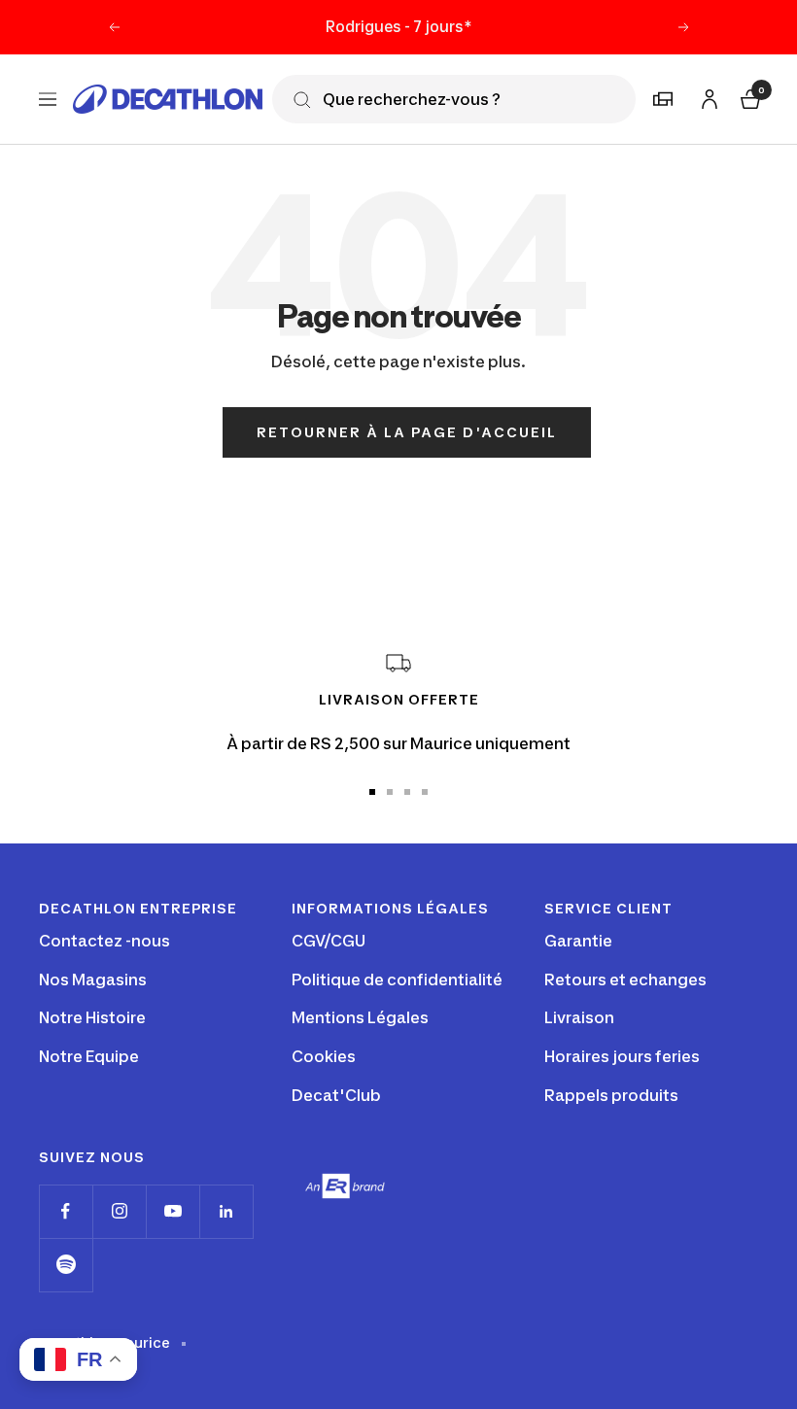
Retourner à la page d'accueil (407, 432)
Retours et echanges (625, 979)
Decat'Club (336, 1095)
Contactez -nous (104, 940)
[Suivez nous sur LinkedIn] (226, 1211)
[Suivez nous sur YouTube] (172, 1211)
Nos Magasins (93, 979)
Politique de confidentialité (397, 979)
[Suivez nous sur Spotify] (65, 1264)
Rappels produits (611, 1095)
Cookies (324, 1056)
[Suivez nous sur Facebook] (65, 1211)
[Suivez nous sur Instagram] (119, 1211)
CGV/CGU (328, 940)
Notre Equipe (89, 1056)
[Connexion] (706, 95)
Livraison (579, 1017)
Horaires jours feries (622, 1056)
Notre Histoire (92, 1017)
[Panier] (748, 96)
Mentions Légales (360, 1017)
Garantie (578, 940)
